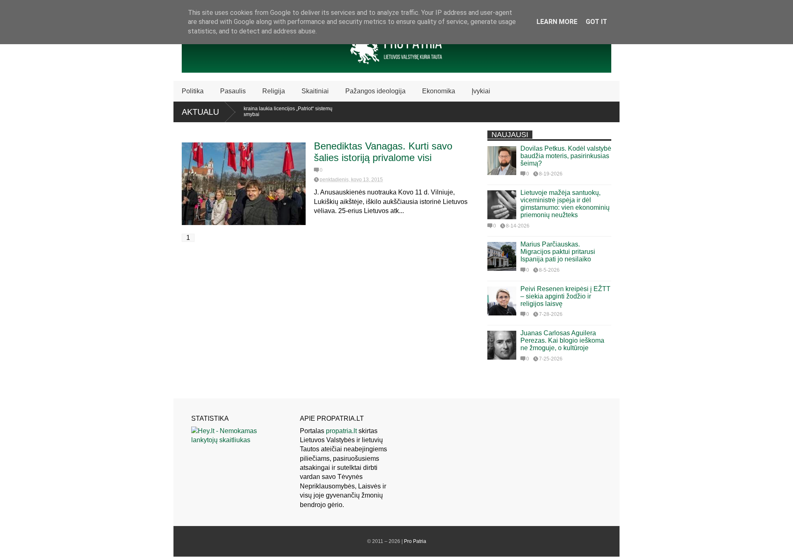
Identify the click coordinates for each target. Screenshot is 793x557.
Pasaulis (233, 91)
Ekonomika (438, 91)
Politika (193, 91)
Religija (273, 91)
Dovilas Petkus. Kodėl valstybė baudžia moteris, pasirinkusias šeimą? (565, 156)
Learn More (557, 22)
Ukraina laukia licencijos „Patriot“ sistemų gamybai (276, 111)
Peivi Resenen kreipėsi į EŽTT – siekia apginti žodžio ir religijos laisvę (565, 296)
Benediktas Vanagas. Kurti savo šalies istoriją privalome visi (383, 151)
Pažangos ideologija (375, 91)
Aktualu (200, 111)
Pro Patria (415, 541)
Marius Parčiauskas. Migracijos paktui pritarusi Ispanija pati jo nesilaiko (557, 252)
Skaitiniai (315, 91)
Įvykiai (481, 91)
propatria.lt (341, 430)
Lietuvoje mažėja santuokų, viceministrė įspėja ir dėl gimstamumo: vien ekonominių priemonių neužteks (565, 203)
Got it (596, 22)
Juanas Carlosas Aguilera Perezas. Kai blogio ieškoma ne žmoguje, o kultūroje (562, 340)
